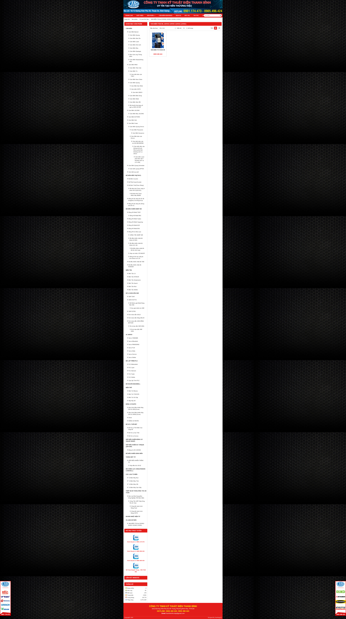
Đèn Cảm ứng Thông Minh (135, 55)
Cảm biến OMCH (137, 92)
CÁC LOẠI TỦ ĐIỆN (131, 474)
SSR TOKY (131, 296)
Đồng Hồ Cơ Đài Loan (134, 231)
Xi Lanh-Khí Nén (131, 520)
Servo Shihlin (132, 357)
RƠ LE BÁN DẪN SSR (132, 293)
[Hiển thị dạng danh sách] (219, 28)
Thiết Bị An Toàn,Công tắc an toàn (136, 491)
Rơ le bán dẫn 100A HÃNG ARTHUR (136, 322)
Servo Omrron (132, 354)
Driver (130, 417)
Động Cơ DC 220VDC (134, 450)
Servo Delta (131, 351)
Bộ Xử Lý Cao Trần (133, 432)
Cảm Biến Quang (135, 35)
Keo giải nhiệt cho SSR (137, 308)
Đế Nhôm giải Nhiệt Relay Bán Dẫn (137, 304)
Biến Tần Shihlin (133, 289)
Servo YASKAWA (133, 338)
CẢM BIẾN (129, 28)
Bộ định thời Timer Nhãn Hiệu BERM (136, 194)
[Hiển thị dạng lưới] (215, 28)
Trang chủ (129, 15)
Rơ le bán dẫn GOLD (134, 314)
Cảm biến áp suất (133, 172)
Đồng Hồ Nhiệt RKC (135, 215)
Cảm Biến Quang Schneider (136, 165)
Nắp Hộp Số (131, 400)
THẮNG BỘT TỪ (131, 457)
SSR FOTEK (132, 311)
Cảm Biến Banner (133, 32)
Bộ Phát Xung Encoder (134, 182)
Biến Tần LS (132, 273)
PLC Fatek (131, 374)
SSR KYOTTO (132, 300)
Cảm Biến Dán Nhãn (137, 86)
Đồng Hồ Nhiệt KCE (134, 225)
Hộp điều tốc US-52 (135, 465)
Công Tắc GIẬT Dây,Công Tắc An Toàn (137, 502)
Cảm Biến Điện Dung (136, 95)
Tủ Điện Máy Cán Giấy (134, 487)
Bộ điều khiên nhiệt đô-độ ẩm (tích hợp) (137, 249)
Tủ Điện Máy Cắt (133, 484)
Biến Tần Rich (132, 286)
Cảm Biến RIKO (132, 64)
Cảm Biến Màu (134, 48)
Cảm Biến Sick (132, 120)
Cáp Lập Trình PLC (133, 380)
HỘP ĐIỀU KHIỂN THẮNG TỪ (135, 461)
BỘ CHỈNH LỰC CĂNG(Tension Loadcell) (135, 469)
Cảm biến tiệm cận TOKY (136, 75)
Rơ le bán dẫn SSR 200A (137, 326)
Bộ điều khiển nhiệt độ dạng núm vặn (136, 244)
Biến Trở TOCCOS (133, 394)
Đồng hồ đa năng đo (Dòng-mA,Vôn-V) (136, 204)
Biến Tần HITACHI (133, 276)
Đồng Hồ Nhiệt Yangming (135, 222)
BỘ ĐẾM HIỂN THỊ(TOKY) (133, 175)
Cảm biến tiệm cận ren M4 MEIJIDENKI (138, 142)
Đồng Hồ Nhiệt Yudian (134, 219)
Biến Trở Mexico (133, 391)
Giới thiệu (139, 15)
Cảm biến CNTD (136, 89)
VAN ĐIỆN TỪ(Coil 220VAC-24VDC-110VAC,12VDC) (136, 524)
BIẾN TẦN (129, 270)
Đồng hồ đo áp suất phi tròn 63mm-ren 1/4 (136, 257)
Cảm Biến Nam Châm (136, 79)
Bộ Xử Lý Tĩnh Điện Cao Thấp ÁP (135, 428)
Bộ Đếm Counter (133, 179)
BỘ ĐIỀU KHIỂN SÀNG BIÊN (134, 453)
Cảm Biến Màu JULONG (137, 113)
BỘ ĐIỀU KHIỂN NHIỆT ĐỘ (134, 209)
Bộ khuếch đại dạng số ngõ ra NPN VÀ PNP (136, 106)
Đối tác (187, 15)
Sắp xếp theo (154, 28)
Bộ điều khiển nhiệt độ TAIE (136, 261)
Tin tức (196, 15)
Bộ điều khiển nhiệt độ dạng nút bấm (136, 239)
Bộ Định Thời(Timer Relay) (136, 185)
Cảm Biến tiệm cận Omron (136, 137)
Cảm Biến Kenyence (165, 15)
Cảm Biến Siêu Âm (135, 38)
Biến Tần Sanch (133, 283)
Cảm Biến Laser (134, 41)
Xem (212, 28)
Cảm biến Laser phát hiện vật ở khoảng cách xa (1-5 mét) (139, 159)
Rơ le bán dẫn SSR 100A (136, 330)
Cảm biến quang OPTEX (137, 168)
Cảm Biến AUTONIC (134, 117)
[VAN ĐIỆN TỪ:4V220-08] (158, 40)
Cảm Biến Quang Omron (137, 126)
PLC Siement (132, 370)
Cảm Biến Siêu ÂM (135, 102)
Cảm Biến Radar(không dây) (136, 60)
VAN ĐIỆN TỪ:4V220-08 (158, 50)
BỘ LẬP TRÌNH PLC (132, 361)
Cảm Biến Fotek (133, 123)
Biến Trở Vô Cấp (133, 397)
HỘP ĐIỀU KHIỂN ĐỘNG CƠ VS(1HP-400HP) (134, 440)
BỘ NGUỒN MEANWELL (133, 384)
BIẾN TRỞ (129, 387)
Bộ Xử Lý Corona (133, 436)
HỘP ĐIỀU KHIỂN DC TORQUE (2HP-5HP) (135, 445)
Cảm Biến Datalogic (135, 51)
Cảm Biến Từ (133, 71)
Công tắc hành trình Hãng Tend (137, 507)
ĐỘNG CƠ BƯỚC (131, 404)
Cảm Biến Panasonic (137, 130)
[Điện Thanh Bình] (340, 598)
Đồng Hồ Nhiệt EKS (134, 228)
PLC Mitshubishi (133, 364)
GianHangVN (218, 617)
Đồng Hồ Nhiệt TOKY (134, 212)
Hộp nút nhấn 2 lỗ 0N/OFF (137, 253)
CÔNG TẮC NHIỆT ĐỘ (136, 235)
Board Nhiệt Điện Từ (133, 516)
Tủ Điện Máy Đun (133, 477)
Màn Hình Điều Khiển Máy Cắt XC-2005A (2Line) (135, 413)
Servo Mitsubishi (133, 341)
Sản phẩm (150, 15)
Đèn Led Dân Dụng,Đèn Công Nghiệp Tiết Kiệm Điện (136, 497)
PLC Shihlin (131, 377)
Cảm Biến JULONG (134, 110)
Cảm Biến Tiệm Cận (135, 68)
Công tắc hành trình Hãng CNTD (137, 512)
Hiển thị (179, 28)
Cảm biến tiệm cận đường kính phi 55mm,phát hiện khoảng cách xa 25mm (139, 150)
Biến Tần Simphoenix (134, 280)
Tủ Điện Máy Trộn (133, 481)
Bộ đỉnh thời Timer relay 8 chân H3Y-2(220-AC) (137, 189)
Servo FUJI (131, 347)
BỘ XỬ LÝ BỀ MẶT (131, 424)
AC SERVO (129, 334)
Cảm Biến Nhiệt (134, 99)
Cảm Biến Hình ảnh (135, 45)
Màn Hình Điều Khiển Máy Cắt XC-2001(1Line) (135, 408)
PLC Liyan (131, 367)
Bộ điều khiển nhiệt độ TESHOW (134, 265)
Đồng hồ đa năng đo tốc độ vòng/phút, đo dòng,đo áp (136, 199)
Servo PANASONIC (133, 344)
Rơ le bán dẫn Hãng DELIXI (136, 318)
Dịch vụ (178, 15)
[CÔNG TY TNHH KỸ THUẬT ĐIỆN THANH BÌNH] (173, 13)
